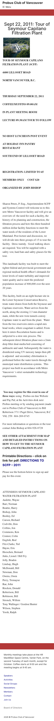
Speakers (8, 675)
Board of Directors (13, 707)
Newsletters (9, 687)
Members (8, 691)
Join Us (7, 699)
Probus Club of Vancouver (23, 2)
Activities (8, 679)
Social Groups (10, 683)
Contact (7, 695)
